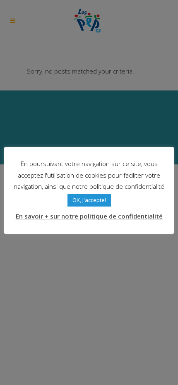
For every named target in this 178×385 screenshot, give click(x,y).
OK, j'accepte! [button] (89, 200)
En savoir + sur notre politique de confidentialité (89, 216)
